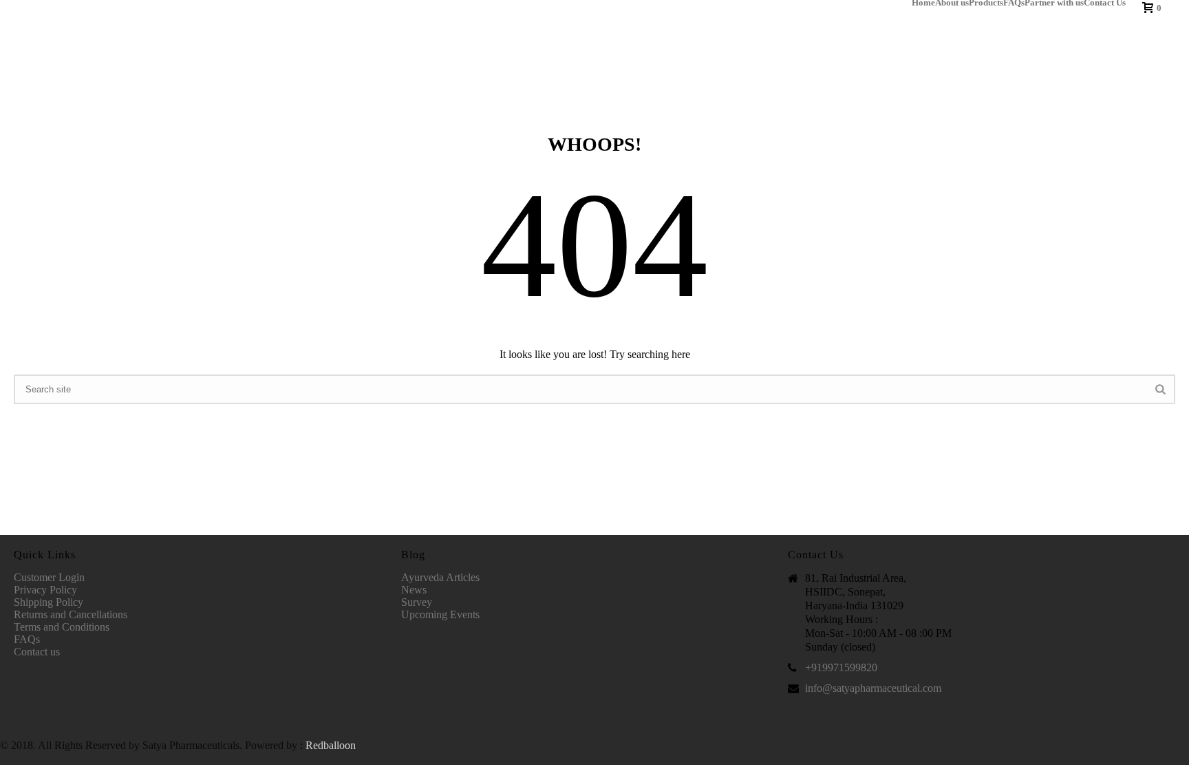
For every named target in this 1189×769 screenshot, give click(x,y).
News (414, 590)
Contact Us (1105, 3)
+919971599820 (841, 667)
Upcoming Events (440, 614)
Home (923, 3)
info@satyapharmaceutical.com (873, 688)
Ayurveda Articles (440, 577)
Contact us (37, 651)
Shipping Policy (48, 602)
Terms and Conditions (61, 627)
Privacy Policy (45, 590)
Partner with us (1054, 3)
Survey (416, 602)
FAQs (1014, 3)
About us (952, 3)
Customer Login (49, 577)
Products (986, 3)
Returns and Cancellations (70, 614)
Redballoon (331, 745)
